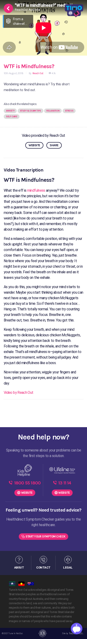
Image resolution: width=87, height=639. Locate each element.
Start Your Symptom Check (45, 536)
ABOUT (19, 567)
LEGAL (67, 567)
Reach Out (37, 73)
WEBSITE (34, 145)
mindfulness (36, 190)
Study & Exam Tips (30, 110)
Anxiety (10, 110)
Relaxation (52, 110)
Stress (69, 110)
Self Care (11, 116)
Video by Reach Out (18, 392)
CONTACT (43, 567)
